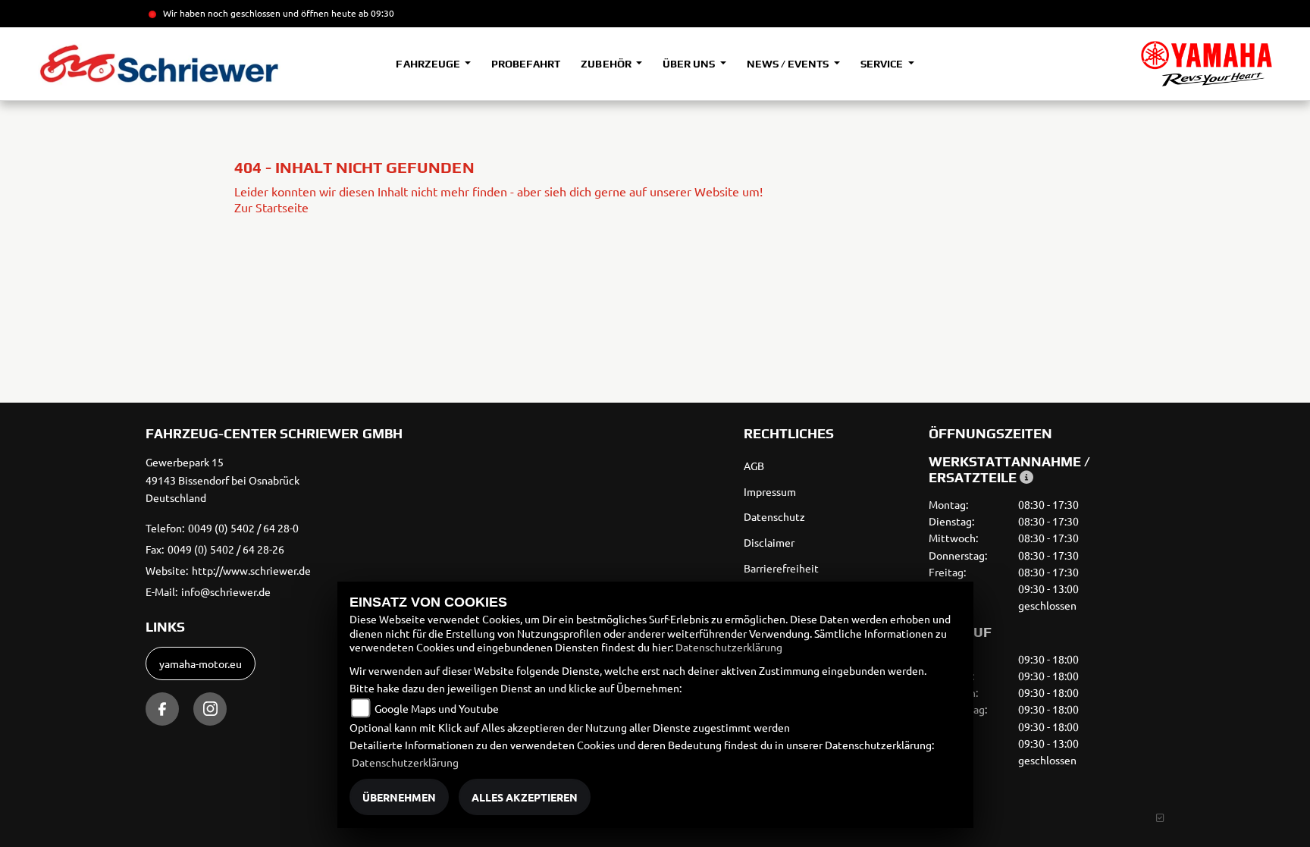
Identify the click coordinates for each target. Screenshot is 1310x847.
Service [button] (882, 64)
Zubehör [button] (607, 64)
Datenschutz (774, 516)
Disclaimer (769, 542)
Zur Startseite (271, 207)
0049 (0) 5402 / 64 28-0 (243, 528)
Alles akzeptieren (525, 797)
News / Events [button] (789, 64)
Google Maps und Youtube (437, 708)
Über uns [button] (690, 64)
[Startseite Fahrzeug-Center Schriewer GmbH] (1206, 63)
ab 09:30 (375, 13)
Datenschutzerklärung (728, 647)
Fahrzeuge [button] (429, 64)
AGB (754, 465)
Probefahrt (525, 64)
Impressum (770, 491)
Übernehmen (399, 797)
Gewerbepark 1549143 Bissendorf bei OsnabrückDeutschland (222, 480)
